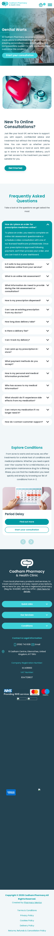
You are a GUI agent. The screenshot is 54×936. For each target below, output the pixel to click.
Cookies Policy (27, 920)
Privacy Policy (27, 915)
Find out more (32, 521)
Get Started (15, 168)
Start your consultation (20, 55)
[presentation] (23, 541)
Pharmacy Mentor (33, 902)
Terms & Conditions (27, 910)
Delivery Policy (27, 925)
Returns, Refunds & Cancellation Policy (27, 930)
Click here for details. (37, 590)
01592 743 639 (24, 644)
